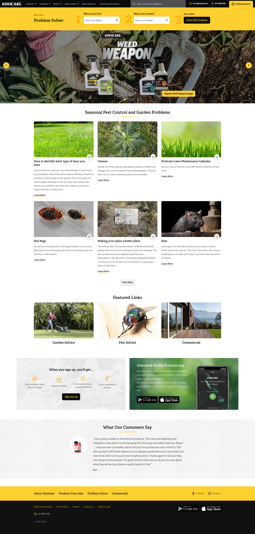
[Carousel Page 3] (127, 100)
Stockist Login (104, 506)
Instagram (216, 493)
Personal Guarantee (43, 506)
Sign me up (71, 396)
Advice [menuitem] (56, 3)
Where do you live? (92, 13)
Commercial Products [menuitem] (109, 3)
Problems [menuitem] (43, 3)
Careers (76, 506)
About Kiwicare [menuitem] (88, 3)
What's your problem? (144, 13)
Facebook (199, 493)
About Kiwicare (44, 493)
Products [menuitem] (30, 3)
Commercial (120, 493)
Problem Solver (242, 4)
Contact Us (89, 506)
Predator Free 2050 (71, 493)
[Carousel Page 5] (133, 100)
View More (127, 282)
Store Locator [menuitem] (70, 3)
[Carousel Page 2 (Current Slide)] (125, 100)
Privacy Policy (62, 506)
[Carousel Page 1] (121, 100)
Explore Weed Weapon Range (178, 93)
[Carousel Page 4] (130, 100)
